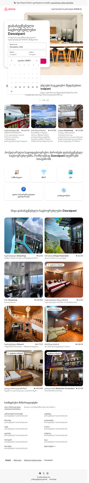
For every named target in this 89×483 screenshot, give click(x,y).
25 (16, 87)
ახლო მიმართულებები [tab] (12, 407)
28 (28, 87)
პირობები (52, 479)
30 (37, 87)
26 (20, 87)
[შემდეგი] (47, 100)
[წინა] (39, 100)
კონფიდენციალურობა (39, 479)
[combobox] (27, 47)
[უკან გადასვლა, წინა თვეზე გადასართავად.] (11, 60)
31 (11, 91)
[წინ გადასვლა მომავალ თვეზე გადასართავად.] (36, 60)
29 (33, 87)
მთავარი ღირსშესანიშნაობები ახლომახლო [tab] (39, 407)
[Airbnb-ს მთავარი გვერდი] (9, 9)
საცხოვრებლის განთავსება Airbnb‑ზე (66, 9)
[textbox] (17, 54)
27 (24, 87)
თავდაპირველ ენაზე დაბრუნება (62, 3)
